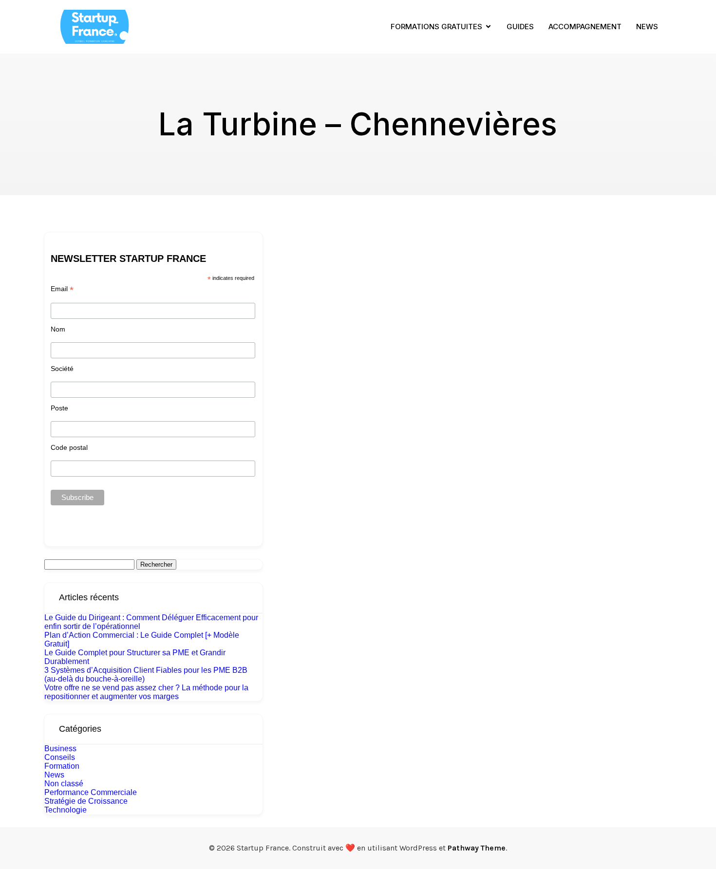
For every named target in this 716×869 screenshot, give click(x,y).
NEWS (647, 26)
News (54, 775)
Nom (58, 329)
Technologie (65, 810)
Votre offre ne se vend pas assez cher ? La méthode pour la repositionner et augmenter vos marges (146, 692)
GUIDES (520, 26)
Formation (61, 766)
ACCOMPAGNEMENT (585, 26)
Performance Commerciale (90, 792)
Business (60, 748)
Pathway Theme (477, 847)
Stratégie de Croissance (86, 801)
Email (62, 289)
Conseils (59, 757)
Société (62, 368)
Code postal (69, 447)
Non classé (63, 783)
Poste (59, 408)
